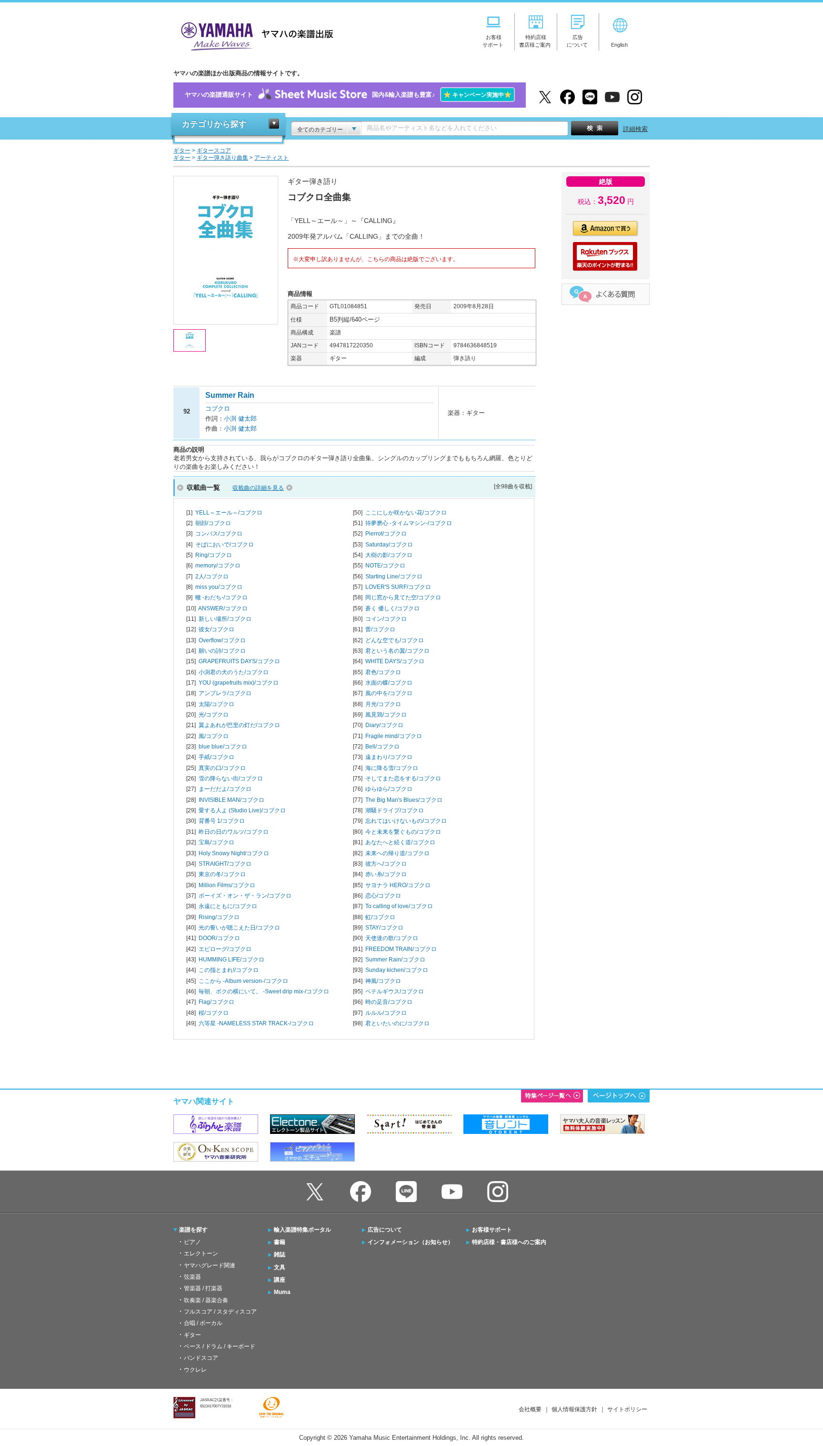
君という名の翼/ (397, 650)
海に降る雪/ (391, 768)
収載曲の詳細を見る (258, 488)
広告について (385, 1229)
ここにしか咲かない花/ (406, 512)
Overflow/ (222, 640)
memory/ (218, 565)
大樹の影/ (388, 555)
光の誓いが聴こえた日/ (239, 927)
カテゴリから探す (214, 124)
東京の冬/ (222, 874)
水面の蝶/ (388, 682)
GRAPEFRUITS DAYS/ (239, 661)
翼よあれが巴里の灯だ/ (239, 725)
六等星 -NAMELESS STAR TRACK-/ (256, 1023)
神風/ (383, 981)
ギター (192, 1335)
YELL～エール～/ (228, 512)
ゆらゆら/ (388, 789)
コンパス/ (218, 533)
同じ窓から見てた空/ (403, 597)
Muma (282, 1292)
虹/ (380, 917)
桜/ (214, 1013)
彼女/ (216, 629)
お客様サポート (492, 1229)
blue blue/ (223, 746)
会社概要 (530, 1409)
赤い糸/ (386, 874)
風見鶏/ (386, 714)
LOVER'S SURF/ (398, 587)
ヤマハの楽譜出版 (254, 35)
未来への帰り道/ (397, 853)
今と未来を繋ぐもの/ (403, 832)
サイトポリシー (627, 1409)
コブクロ (217, 408)
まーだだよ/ (225, 789)
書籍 (279, 1242)
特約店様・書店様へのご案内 (509, 1242)
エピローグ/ (225, 949)
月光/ (383, 704)
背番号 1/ (222, 821)
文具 (279, 1267)
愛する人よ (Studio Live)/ (242, 810)
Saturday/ (389, 544)
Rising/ (219, 917)
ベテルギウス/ (394, 991)
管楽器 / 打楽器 (203, 1288)
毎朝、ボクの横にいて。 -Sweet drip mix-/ (264, 991)
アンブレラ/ (225, 693)
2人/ (212, 576)
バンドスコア (201, 1358)
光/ (214, 714)
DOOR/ (219, 938)
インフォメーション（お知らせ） (410, 1242)
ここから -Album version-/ (243, 981)
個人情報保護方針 (574, 1409)
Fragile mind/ (393, 736)
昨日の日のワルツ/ (234, 832)
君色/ (383, 672)
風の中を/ (388, 693)
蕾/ (380, 629)
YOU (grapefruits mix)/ (239, 682)
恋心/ (383, 895)
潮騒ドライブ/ (394, 810)
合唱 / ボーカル (203, 1323)
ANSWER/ (223, 608)
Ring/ (213, 555)
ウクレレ (195, 1369)
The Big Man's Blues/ (403, 800)
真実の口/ (222, 768)
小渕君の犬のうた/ (234, 672)
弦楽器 (192, 1277)
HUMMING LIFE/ (231, 959)
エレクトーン (201, 1253)
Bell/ (382, 746)
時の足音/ (388, 1002)
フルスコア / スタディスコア (220, 1311)
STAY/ (384, 927)
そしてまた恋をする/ (403, 778)
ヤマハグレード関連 (209, 1265)
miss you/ (218, 587)
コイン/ (386, 619)
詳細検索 (635, 128)
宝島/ (216, 842)
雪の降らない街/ (231, 778)
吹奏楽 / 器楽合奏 (206, 1300)
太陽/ (216, 704)
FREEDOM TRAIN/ (401, 949)
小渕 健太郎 (240, 418)
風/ (214, 736)
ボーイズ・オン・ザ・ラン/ (245, 895)
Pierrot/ (386, 533)
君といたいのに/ (397, 1023)
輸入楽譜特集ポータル (302, 1229)
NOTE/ (385, 565)
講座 (279, 1279)
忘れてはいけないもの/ (406, 821)
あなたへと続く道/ (400, 842)
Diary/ (384, 725)
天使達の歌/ (391, 938)
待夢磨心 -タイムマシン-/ (408, 523)
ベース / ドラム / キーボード (219, 1346)
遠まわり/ (388, 757)
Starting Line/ (393, 576)
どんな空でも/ (394, 640)
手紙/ (216, 757)
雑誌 (279, 1254)
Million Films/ (227, 885)
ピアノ (192, 1242)
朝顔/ (213, 523)
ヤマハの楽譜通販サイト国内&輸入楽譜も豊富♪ (348, 95)
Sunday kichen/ (396, 970)
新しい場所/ (225, 619)
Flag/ (216, 1002)
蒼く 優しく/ (392, 608)
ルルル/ (386, 1013)
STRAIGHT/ (225, 863)
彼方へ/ (386, 863)
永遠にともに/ (228, 906)
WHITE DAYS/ (394, 661)
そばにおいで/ (224, 544)
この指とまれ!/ (229, 970)
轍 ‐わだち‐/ (221, 597)
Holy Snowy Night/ (234, 853)
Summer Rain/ (395, 959)
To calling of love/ (399, 906)
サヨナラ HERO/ (398, 885)
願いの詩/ (222, 650)
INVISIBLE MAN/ (231, 800)
